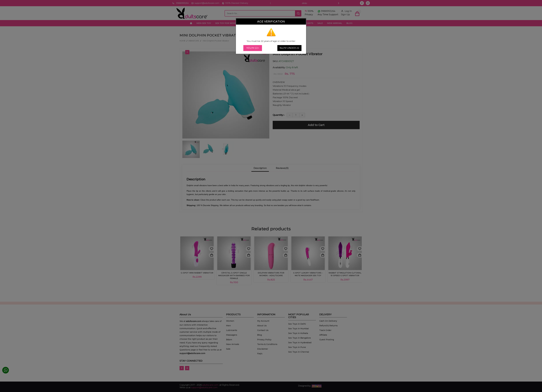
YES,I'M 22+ (252, 48)
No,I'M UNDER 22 (289, 48)
